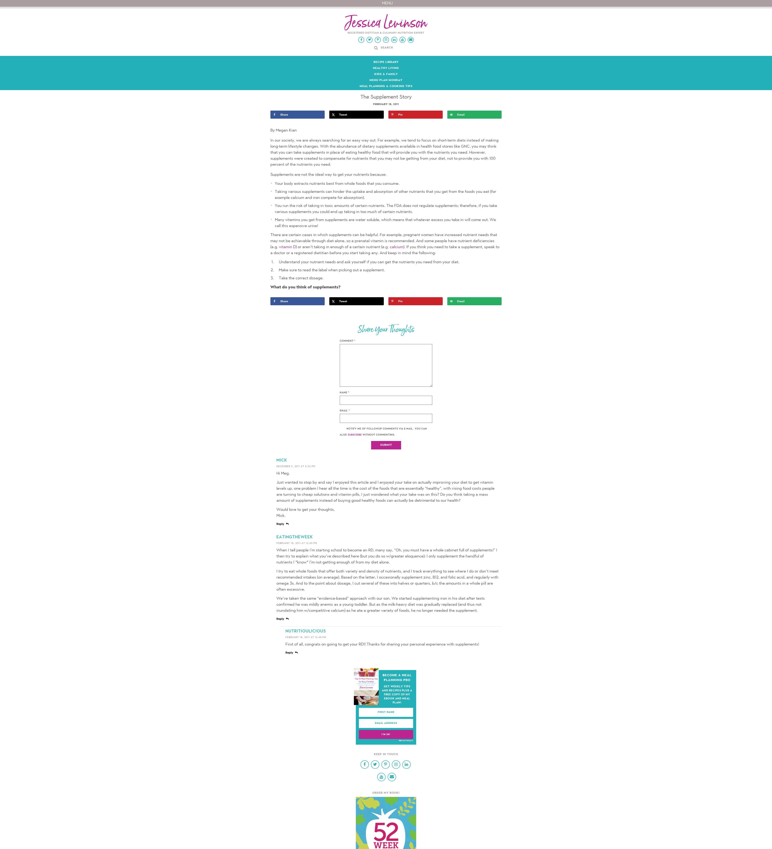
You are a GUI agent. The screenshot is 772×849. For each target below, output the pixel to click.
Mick (281, 460)
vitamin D (287, 247)
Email (345, 411)
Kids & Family (386, 74)
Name (345, 393)
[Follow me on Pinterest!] (378, 40)
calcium (396, 247)
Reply (280, 524)
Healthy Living (386, 68)
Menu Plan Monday (386, 80)
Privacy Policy (406, 741)
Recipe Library (386, 62)
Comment (348, 341)
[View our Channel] (402, 40)
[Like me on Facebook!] (361, 40)
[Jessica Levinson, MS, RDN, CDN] (386, 24)
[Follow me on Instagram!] (386, 40)
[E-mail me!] (411, 40)
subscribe (355, 435)
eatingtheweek (294, 537)
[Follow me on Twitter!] (369, 40)
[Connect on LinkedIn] (394, 40)
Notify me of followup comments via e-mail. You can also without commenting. (383, 432)
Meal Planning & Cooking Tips (386, 86)
